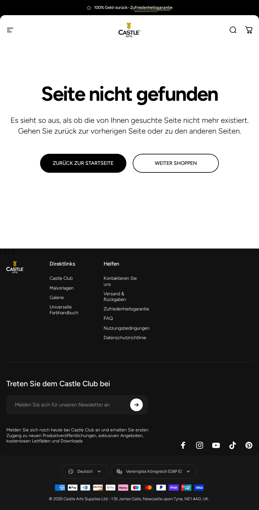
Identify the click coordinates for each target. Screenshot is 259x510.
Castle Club (61, 278)
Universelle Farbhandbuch (64, 309)
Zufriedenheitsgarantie (126, 309)
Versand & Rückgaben (115, 296)
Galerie (57, 297)
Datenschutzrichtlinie (125, 337)
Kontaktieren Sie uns (120, 281)
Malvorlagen (62, 288)
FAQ (108, 318)
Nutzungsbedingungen (126, 328)
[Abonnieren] (136, 405)
